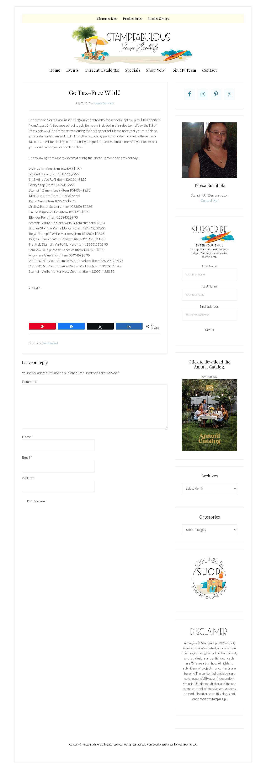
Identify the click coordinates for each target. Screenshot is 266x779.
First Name (209, 266)
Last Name (209, 286)
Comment (30, 381)
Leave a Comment (104, 103)
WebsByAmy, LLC (187, 744)
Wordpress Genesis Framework (142, 744)
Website (28, 478)
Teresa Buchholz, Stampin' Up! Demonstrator (133, 44)
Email (27, 457)
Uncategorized (50, 343)
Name (27, 437)
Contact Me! (209, 200)
